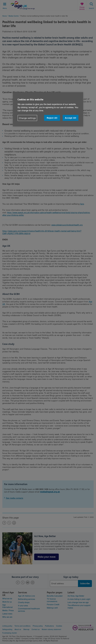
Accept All (70, 117)
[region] (48, 109)
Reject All (52, 117)
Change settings (27, 117)
